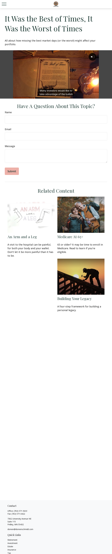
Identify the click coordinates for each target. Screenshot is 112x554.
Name (8, 112)
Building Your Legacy (74, 298)
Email (8, 129)
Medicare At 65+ (70, 236)
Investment (12, 543)
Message (10, 146)
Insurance (12, 549)
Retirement (12, 540)
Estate (10, 546)
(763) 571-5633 (20, 511)
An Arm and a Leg (22, 236)
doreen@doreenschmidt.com (20, 529)
